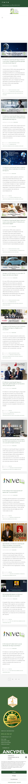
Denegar (14, 775)
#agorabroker (17, 573)
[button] (26, 757)
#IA (20, 91)
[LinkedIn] (4, 2)
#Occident (16, 356)
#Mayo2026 (16, 303)
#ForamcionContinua (18, 467)
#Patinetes (21, 356)
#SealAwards (17, 415)
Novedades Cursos (15, 142)
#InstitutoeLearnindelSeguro (8, 93)
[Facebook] (2, 2)
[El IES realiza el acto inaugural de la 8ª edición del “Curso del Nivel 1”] (14, 481)
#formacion (17, 91)
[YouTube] (8, 2)
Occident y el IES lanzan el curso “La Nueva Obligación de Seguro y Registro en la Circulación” (14, 328)
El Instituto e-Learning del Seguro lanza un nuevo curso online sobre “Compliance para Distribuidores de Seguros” (14, 117)
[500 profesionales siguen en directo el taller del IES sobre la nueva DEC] (14, 585)
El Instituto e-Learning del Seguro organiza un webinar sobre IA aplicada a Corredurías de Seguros (14, 169)
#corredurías (12, 91)
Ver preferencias (14, 779)
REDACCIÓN (16, 122)
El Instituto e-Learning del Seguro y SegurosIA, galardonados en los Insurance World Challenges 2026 (13, 384)
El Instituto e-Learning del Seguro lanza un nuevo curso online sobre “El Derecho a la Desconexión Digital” (14, 222)
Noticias (10, 142)
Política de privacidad (12, 782)
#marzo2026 (5, 622)
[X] (6, 2)
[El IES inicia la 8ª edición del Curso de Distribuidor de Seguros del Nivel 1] (14, 634)
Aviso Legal (19, 782)
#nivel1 (8, 672)
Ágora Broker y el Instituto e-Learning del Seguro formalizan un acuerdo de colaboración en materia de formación (13, 545)
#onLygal (9, 622)
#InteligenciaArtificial (18, 93)
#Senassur (21, 303)
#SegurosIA (22, 415)
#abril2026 (12, 354)
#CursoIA (11, 197)
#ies (22, 91)
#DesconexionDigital (14, 250)
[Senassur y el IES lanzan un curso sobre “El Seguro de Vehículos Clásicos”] (14, 263)
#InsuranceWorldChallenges (8, 415)
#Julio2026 (5, 94)
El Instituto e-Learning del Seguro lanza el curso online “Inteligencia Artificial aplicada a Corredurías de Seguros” (14, 61)
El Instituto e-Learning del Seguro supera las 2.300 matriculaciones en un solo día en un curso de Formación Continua (14, 441)
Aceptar (14, 772)
